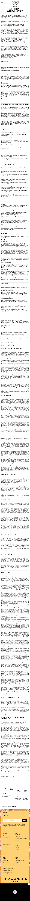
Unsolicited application (19, 860)
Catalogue (17, 843)
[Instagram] (11, 881)
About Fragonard (18, 836)
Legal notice (5, 839)
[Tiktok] (17, 881)
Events (16, 840)
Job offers (17, 862)
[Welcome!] (15, 2)
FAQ (3, 835)
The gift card (5, 860)
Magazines (17, 847)
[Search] (5, 2)
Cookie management (7, 844)
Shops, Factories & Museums (21, 838)
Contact (16, 849)
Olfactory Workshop (6, 862)
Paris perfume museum (7, 870)
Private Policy (5, 842)
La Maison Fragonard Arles (8, 868)
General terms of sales (7, 837)
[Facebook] (13, 881)
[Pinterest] (15, 881)
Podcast (16, 845)
